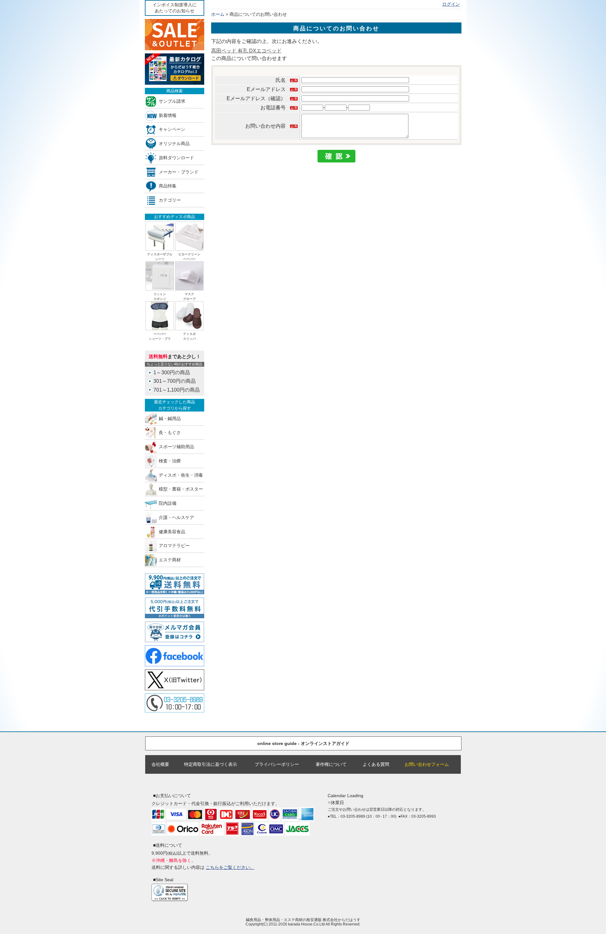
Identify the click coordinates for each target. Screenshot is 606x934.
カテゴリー (170, 200)
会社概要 (160, 764)
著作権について (331, 764)
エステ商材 (170, 560)
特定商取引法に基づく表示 (210, 764)
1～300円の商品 (171, 372)
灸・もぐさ (170, 432)
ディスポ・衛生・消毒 (181, 475)
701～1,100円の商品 (176, 390)
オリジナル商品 (174, 143)
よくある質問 (376, 764)
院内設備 (167, 503)
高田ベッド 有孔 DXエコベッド (246, 50)
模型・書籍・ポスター (181, 489)
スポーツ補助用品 (176, 446)
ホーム (217, 14)
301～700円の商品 (174, 381)
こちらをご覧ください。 (230, 867)
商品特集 (167, 186)
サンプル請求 (172, 101)
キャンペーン (172, 129)
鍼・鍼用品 (170, 418)
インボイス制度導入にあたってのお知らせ (174, 7)
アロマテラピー (174, 545)
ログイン (451, 4)
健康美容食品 (172, 531)
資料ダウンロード (176, 157)
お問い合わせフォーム (427, 764)
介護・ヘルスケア (176, 517)
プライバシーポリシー (277, 764)
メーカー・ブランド (179, 171)
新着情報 (167, 115)
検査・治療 (170, 460)
